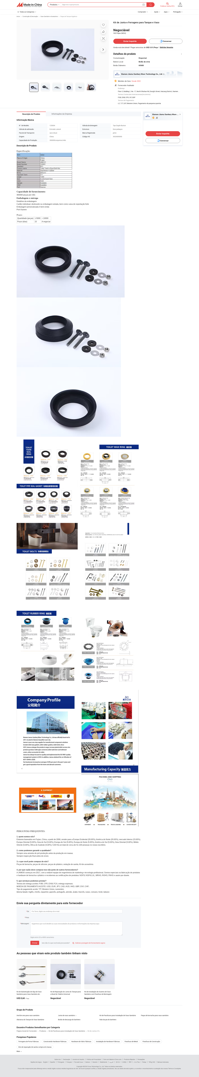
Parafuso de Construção (151, 1041)
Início (18, 16)
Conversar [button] (167, 41)
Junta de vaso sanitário (66, 1015)
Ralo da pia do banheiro (108, 1019)
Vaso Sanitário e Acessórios (49, 16)
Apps (166, 12)
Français (69, 1062)
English (45, 1062)
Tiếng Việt (152, 1062)
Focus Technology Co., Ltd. (96, 1066)
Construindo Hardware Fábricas (55, 1041)
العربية (111, 1062)
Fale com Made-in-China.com (112, 1059)
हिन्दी (130, 1062)
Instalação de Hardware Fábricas (108, 1041)
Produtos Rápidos (129, 1059)
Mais (18, 1051)
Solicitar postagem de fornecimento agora (88, 943)
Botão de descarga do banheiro (69, 1019)
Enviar (34, 943)
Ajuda (156, 12)
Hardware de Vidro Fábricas (81, 1041)
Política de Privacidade (94, 1059)
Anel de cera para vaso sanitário (28, 1015)
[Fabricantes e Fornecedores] (29, 4)
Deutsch (95, 1062)
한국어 (118, 1062)
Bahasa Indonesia (163, 1062)
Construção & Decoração (30, 16)
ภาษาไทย (137, 1062)
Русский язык (78, 1062)
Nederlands (103, 1062)
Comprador (142, 12)
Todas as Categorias (27, 12)
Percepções (141, 1059)
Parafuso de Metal (131, 1041)
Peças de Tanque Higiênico (68, 16)
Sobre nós (57, 1059)
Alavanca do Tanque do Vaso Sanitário (30, 1019)
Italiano (87, 1062)
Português (61, 1062)
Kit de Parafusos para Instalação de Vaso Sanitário (118, 1015)
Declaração (66, 1059)
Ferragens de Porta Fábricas (28, 1041)
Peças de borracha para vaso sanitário (154, 1015)
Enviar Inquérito (130, 41)
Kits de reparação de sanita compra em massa (34, 1047)
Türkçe (144, 1062)
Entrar (180, 6)
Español (52, 1062)
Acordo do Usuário (78, 1059)
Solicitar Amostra (166, 47)
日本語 (124, 1062)
